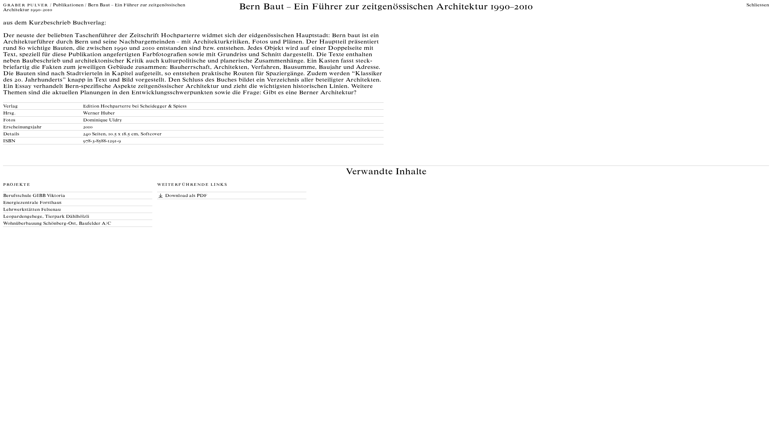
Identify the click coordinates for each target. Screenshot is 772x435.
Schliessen (757, 5)
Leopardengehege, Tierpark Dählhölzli (46, 217)
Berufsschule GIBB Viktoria (34, 196)
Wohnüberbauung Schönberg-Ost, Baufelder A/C (57, 224)
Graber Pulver (26, 5)
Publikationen (68, 5)
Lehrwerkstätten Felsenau (32, 210)
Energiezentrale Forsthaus (32, 203)
